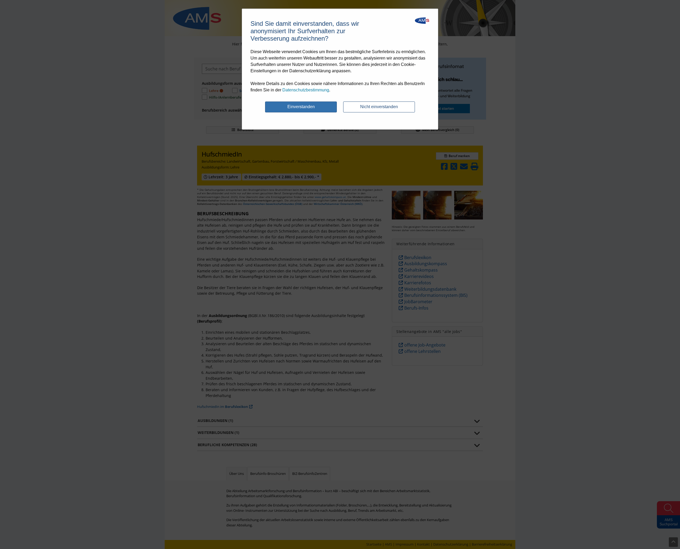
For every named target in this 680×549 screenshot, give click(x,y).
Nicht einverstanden (379, 106)
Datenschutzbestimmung (305, 90)
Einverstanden (301, 106)
